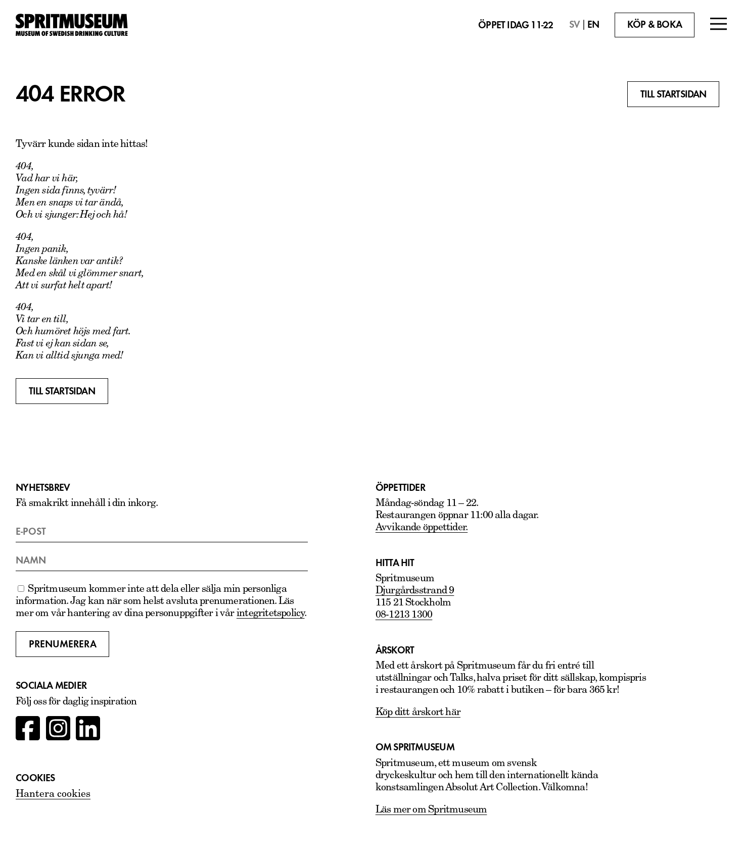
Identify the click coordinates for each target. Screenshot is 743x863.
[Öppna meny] (718, 25)
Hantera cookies (53, 794)
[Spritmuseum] (72, 25)
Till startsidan (673, 94)
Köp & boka (654, 24)
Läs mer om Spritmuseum (431, 810)
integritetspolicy (271, 613)
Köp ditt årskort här (418, 712)
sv (574, 24)
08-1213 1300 (404, 615)
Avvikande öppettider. (422, 528)
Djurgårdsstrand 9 (415, 591)
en (593, 24)
